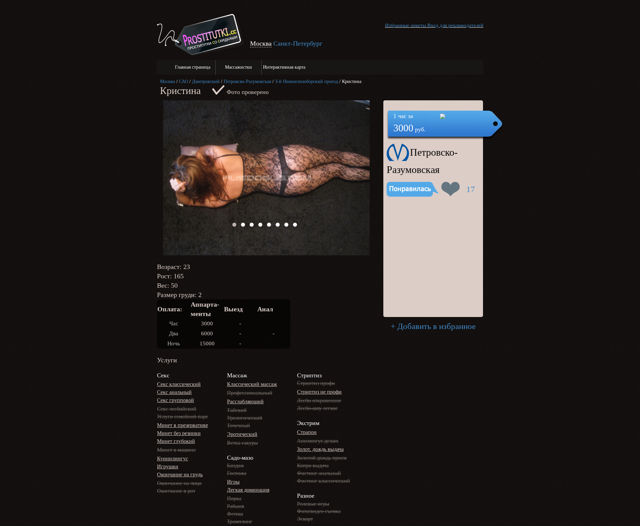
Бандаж (235, 465)
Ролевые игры (313, 504)
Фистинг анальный (319, 473)
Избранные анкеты (405, 25)
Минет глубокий (176, 441)
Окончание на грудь (180, 474)
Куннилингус (172, 458)
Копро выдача (313, 465)
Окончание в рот (176, 491)
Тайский (237, 410)
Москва (167, 81)
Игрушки (167, 466)
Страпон (307, 432)
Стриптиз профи (316, 383)
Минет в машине (176, 450)
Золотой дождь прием (322, 458)
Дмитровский (206, 81)
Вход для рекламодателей (455, 25)
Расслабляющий (245, 401)
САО (183, 81)
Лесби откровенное (319, 400)
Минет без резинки (179, 433)
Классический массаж (252, 384)
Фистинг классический (323, 481)
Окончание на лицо (179, 483)
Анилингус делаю (317, 441)
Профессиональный (249, 393)
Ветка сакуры (242, 443)
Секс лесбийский (176, 409)
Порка (234, 498)
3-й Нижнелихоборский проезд (306, 81)
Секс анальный (174, 392)
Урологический (244, 418)
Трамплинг (239, 521)
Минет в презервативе (182, 425)
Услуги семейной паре (182, 416)
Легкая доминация (248, 490)
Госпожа (236, 473)
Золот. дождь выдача (320, 449)
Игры (233, 482)
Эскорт (305, 519)
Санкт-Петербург (297, 43)
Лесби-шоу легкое (317, 408)
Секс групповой (175, 400)
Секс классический (179, 384)
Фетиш (235, 514)
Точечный (238, 425)
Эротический (242, 434)
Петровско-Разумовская (247, 81)
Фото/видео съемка (319, 511)
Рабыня (235, 506)
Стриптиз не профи (319, 392)
